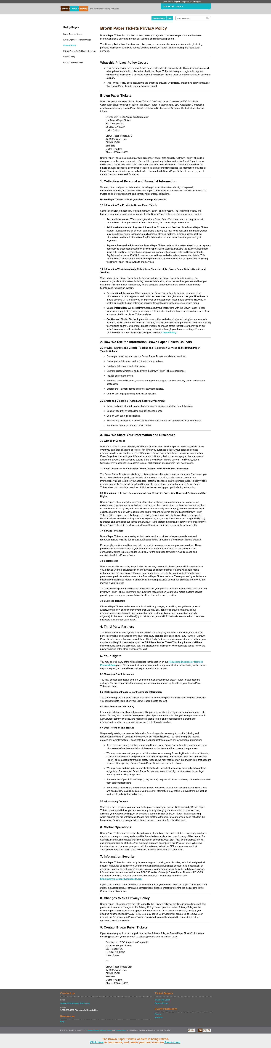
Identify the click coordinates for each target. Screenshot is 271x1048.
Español (185, 2)
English (177, 2)
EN (200, 1030)
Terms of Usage (93, 1030)
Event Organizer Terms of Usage (77, 40)
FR (209, 1030)
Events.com (172, 1042)
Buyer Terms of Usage (72, 34)
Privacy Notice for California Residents (79, 51)
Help (170, 18)
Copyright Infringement (73, 62)
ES (204, 1030)
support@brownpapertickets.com (75, 1003)
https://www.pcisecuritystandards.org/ (121, 879)
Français (197, 2)
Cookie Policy (69, 57)
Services (159, 1017)
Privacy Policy (69, 45)
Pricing (158, 1014)
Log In (178, 6)
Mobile (191, 1030)
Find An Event (159, 18)
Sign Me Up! (168, 6)
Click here (97, 1042)
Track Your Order (162, 1000)
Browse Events (161, 1003)
